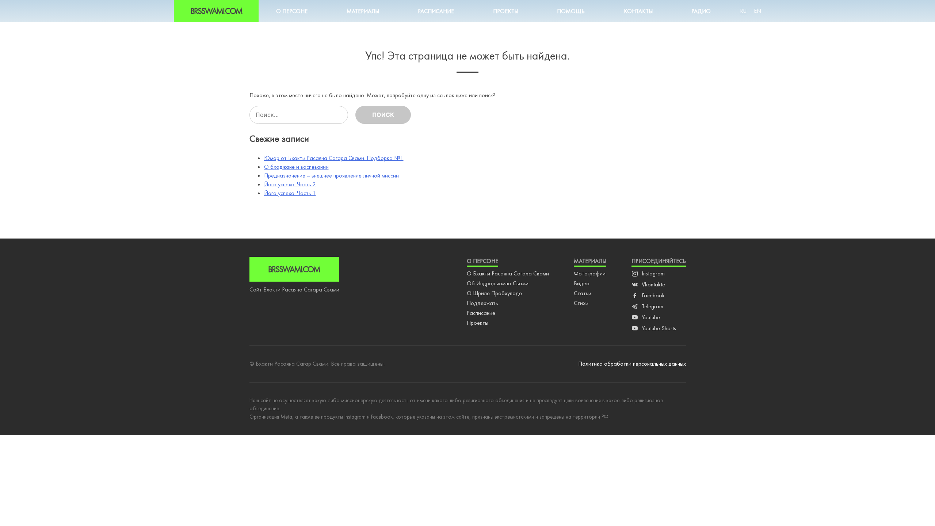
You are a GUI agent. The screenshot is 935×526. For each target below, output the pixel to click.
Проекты (505, 11)
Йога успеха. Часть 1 (290, 193)
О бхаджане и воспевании (296, 167)
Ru (743, 11)
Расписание (436, 11)
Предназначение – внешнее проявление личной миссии (331, 175)
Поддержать (482, 303)
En (757, 11)
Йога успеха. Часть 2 (290, 184)
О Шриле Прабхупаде (494, 293)
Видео (581, 283)
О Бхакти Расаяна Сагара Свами (508, 273)
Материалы (363, 11)
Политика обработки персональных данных (632, 363)
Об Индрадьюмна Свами (497, 283)
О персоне (292, 11)
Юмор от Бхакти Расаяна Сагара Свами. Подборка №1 (334, 158)
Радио (701, 11)
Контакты (638, 11)
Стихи (581, 303)
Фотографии (590, 273)
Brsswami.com (216, 10)
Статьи (582, 293)
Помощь (571, 11)
